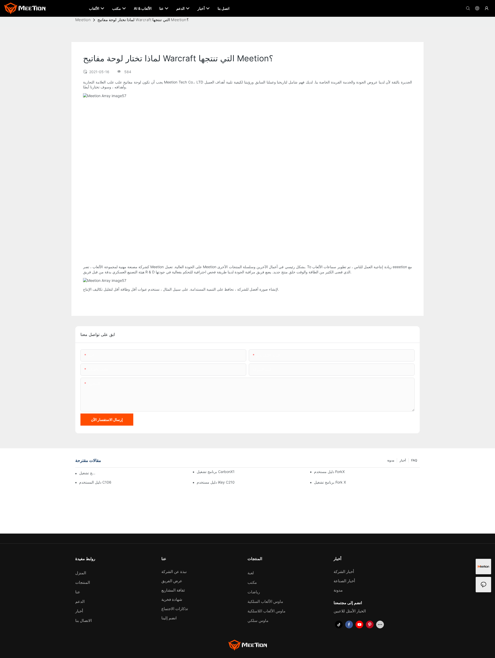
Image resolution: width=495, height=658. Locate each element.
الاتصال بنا (83, 620)
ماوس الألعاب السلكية (265, 601)
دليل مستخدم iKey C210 (216, 482)
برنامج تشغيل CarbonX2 (87, 473)
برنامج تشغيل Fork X (330, 482)
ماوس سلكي (258, 620)
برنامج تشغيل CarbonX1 (216, 471)
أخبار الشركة (344, 571)
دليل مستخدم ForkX (329, 471)
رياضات (254, 591)
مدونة (390, 460)
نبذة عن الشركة (174, 571)
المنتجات (82, 582)
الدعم (80, 601)
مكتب (252, 582)
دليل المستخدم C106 (95, 482)
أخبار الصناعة (344, 580)
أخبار (403, 460)
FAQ (414, 460)
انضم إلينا (169, 617)
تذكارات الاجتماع (174, 608)
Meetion (83, 19)
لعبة (251, 572)
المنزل (80, 572)
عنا (77, 591)
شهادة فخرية (171, 599)
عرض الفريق (171, 580)
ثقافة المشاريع (173, 590)
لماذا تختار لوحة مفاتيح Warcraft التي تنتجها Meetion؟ (143, 19)
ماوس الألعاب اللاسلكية (266, 611)
